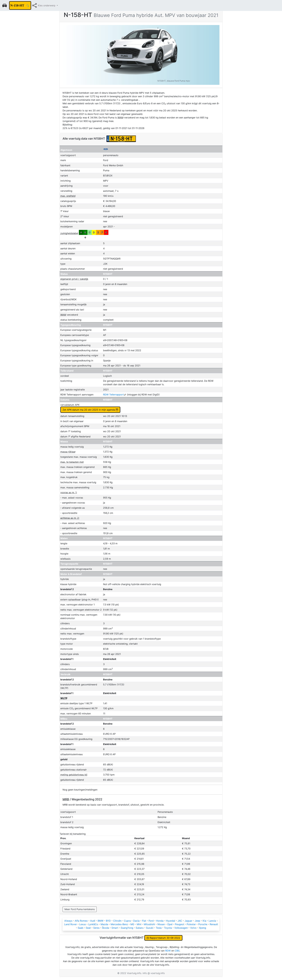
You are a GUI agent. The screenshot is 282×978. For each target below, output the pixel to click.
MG (132, 924)
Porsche (202, 924)
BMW (100, 920)
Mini (139, 924)
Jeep (197, 920)
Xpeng (202, 927)
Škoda (105, 927)
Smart (114, 927)
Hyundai (170, 920)
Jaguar (188, 920)
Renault (214, 924)
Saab (80, 927)
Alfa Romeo (81, 920)
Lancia (212, 920)
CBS (177, 950)
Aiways (68, 920)
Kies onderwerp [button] (47, 5)
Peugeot (179, 924)
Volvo (193, 927)
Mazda (104, 924)
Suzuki (149, 927)
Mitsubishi (149, 924)
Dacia (136, 920)
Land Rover (70, 924)
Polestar (191, 924)
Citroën (117, 920)
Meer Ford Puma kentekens (79, 909)
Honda (159, 920)
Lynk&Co (93, 924)
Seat (88, 927)
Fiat (144, 920)
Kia (204, 920)
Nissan (161, 924)
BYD (108, 920)
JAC (180, 920)
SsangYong (127, 927)
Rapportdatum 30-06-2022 (164, 937)
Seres (96, 927)
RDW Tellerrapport (113, 394)
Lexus (82, 924)
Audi (92, 920)
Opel (169, 924)
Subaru (139, 927)
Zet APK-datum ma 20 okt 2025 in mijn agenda (89, 409)
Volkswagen (181, 927)
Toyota (168, 927)
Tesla (159, 927)
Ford (151, 920)
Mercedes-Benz (119, 924)
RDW (168, 950)
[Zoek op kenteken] (28, 5)
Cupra (127, 920)
